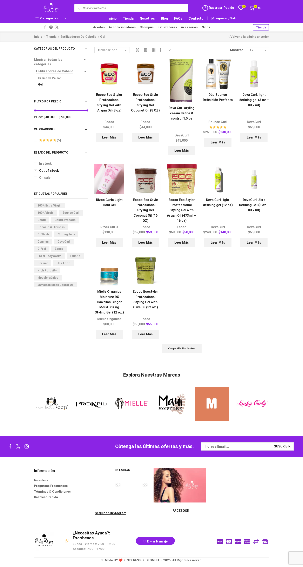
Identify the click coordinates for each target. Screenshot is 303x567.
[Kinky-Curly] (252, 403)
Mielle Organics (109, 319)
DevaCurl (182, 135)
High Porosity (47, 270)
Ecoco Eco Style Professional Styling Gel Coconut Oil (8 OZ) (145, 102)
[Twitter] (57, 27)
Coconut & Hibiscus (51, 227)
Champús (147, 27)
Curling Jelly (66, 234)
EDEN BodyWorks (49, 256)
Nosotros (147, 18)
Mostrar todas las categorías (48, 62)
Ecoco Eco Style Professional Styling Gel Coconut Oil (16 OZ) (145, 210)
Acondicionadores (122, 27)
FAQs (178, 18)
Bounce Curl (217, 122)
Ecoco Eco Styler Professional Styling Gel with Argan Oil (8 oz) (109, 102)
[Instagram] (51, 27)
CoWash (43, 234)
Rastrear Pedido (221, 8)
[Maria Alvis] (212, 404)
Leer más (109, 137)
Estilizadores (167, 27)
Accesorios (189, 27)
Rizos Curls (109, 227)
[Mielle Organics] (131, 403)
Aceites (99, 27)
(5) (58, 140)
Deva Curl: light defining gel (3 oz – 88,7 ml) (254, 100)
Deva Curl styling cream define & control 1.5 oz (182, 113)
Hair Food (63, 263)
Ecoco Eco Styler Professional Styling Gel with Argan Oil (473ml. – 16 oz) (181, 210)
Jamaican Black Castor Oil (56, 284)
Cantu (42, 220)
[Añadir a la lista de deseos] (117, 68)
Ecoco (109, 122)
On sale (44, 178)
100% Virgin (46, 212)
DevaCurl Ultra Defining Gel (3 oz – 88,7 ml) (254, 205)
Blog (164, 18)
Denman (43, 241)
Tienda (128, 18)
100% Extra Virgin (49, 205)
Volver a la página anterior (249, 37)
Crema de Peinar (49, 78)
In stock (45, 164)
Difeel (42, 248)
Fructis (75, 256)
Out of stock (49, 171)
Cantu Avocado (65, 220)
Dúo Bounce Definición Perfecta (218, 97)
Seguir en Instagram (110, 513)
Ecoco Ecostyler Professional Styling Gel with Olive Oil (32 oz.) (145, 299)
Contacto (196, 18)
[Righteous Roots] (51, 403)
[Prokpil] (91, 403)
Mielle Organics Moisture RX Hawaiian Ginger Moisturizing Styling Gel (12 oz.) (109, 302)
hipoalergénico (48, 277)
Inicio (112, 18)
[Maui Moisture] (172, 404)
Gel (40, 84)
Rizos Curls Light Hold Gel (109, 202)
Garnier (43, 263)
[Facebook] (45, 27)
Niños (206, 27)
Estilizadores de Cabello (78, 37)
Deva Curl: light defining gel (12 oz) (218, 202)
